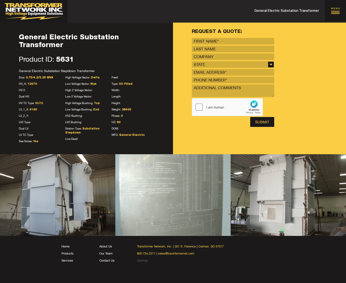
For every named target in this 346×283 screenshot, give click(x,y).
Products (67, 253)
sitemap (142, 260)
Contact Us (107, 260)
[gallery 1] (57, 195)
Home (65, 246)
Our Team (106, 253)
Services (67, 260)
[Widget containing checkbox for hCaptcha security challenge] (227, 107)
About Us (105, 246)
